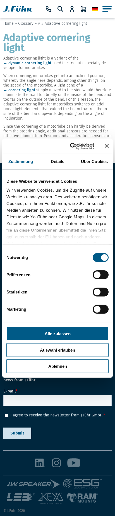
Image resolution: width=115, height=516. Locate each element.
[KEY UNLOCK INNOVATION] (52, 500)
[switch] (101, 274)
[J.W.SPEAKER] (35, 486)
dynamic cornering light (29, 63)
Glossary (25, 23)
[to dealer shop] (72, 8)
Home (8, 23)
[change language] (95, 9)
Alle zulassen (58, 333)
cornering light (21, 90)
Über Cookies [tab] (94, 161)
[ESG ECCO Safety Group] (84, 486)
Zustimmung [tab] (20, 161)
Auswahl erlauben (57, 349)
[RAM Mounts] (82, 500)
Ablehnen (57, 366)
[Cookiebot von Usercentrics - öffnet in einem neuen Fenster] (71, 146)
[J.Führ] (17, 9)
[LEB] (22, 500)
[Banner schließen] (107, 146)
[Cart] (83, 8)
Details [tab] (57, 161)
